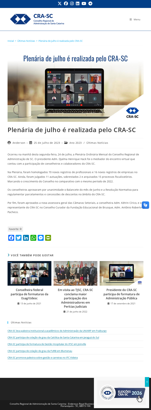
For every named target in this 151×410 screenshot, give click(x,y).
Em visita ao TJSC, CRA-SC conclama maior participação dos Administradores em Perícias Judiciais (75, 298)
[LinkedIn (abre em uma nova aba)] (77, 3)
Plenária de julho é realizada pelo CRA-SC (60, 40)
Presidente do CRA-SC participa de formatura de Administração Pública (121, 294)
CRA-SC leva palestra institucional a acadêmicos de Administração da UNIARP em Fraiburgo (57, 330)
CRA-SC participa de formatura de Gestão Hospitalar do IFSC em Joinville (47, 344)
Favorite (14, 229)
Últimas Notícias (97, 142)
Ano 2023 (75, 142)
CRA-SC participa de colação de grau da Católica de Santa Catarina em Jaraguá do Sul (53, 337)
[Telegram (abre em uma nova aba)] (90, 3)
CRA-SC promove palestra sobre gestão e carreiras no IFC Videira (43, 357)
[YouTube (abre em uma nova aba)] (83, 3)
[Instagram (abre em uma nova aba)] (72, 3)
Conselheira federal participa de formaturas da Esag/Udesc (29, 294)
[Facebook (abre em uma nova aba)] (66, 3)
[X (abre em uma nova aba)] (60, 3)
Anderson (19, 142)
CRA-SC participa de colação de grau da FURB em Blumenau (40, 351)
